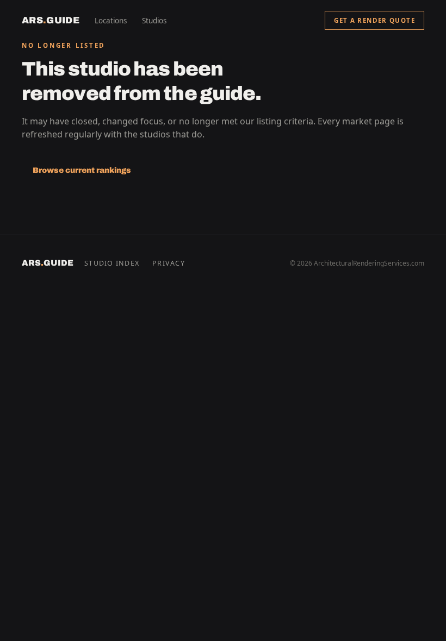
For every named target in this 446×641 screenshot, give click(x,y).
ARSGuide (50, 20)
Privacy (168, 263)
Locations (111, 21)
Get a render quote (374, 20)
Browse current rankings (82, 170)
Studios (154, 21)
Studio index (111, 263)
